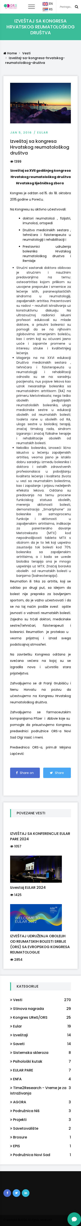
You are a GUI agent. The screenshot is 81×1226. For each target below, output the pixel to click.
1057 (17, 846)
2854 (17, 959)
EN (50, 3)
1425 (17, 895)
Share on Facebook (25, 774)
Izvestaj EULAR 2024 (28, 887)
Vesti (26, 53)
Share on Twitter (57, 774)
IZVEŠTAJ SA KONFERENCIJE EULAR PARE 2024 (40, 836)
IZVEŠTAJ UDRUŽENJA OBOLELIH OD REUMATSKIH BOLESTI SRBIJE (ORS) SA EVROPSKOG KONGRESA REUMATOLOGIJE (40, 944)
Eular (42, 132)
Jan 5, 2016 (21, 132)
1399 (17, 161)
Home (11, 53)
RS (50, 9)
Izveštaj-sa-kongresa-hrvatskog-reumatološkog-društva (35, 60)
